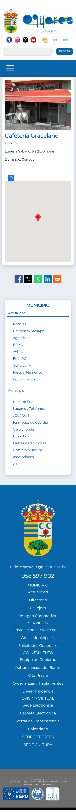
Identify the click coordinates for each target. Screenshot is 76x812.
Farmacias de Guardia (30, 422)
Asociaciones (23, 457)
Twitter (25, 47)
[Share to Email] (57, 279)
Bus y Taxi (21, 436)
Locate (11, 178)
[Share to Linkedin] (48, 279)
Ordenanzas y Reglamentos (38, 683)
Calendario (38, 729)
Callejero (38, 608)
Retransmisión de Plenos (38, 667)
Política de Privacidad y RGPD (56, 782)
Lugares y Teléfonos (29, 409)
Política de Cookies (31, 784)
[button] (38, 106)
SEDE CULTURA (38, 745)
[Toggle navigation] (10, 68)
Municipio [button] (16, 391)
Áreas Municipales (38, 638)
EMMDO (19, 359)
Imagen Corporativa (38, 616)
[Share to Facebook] (19, 279)
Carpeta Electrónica (38, 713)
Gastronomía (23, 429)
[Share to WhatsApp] (38, 279)
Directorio (38, 600)
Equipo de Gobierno (38, 659)
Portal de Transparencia (38, 721)
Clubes (18, 464)
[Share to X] (28, 279)
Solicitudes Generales (38, 645)
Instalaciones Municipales (38, 630)
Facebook (11, 47)
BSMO (18, 345)
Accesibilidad (47, 784)
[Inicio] (38, 20)
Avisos (18, 352)
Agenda (19, 338)
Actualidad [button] (17, 313)
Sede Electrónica (38, 705)
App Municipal (24, 379)
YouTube (35, 47)
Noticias (19, 324)
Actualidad (38, 592)
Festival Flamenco (27, 372)
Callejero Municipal (28, 450)
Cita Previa (38, 675)
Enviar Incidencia (38, 691)
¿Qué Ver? (21, 416)
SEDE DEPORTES (38, 737)
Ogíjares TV (22, 365)
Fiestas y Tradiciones (29, 443)
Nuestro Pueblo (25, 402)
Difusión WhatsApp (28, 331)
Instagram (19, 47)
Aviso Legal (37, 782)
